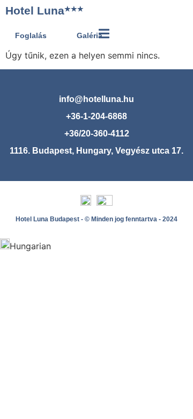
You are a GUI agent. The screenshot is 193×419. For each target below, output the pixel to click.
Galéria (89, 35)
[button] (96, 245)
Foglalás (31, 35)
